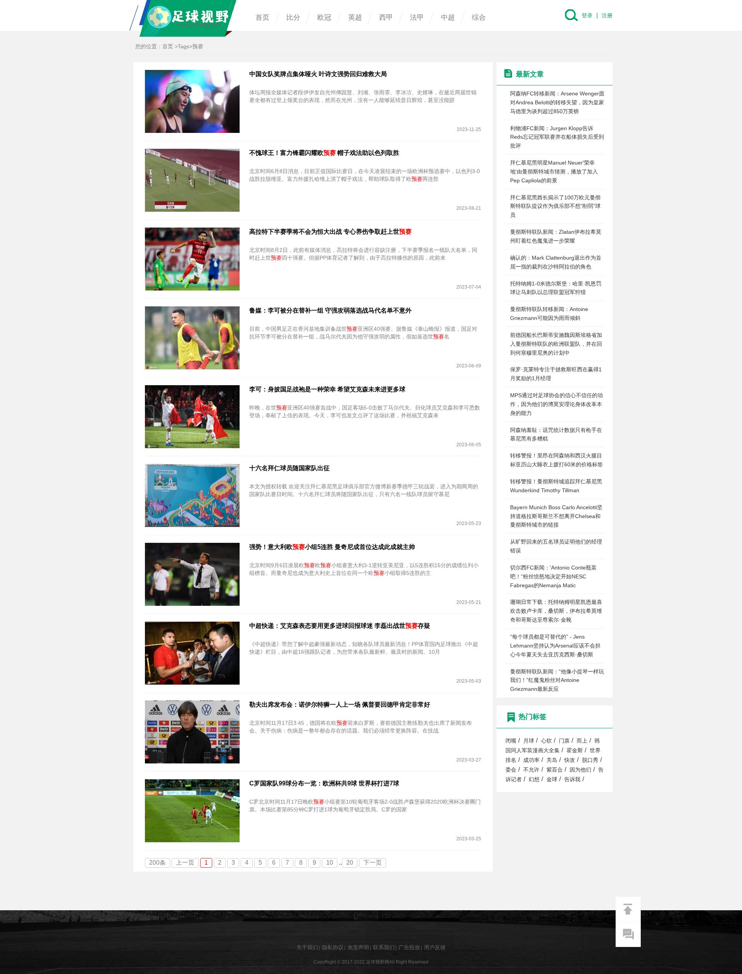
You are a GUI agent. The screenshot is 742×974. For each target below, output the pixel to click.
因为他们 (580, 770)
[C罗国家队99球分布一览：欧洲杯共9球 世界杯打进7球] (192, 810)
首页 (262, 17)
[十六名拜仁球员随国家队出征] (192, 495)
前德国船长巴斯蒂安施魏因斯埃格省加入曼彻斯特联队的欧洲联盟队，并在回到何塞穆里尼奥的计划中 (556, 344)
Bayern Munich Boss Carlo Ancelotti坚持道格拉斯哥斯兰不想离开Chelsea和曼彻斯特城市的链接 (556, 516)
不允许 (531, 770)
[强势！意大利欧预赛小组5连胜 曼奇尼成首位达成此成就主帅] (192, 574)
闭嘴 (510, 741)
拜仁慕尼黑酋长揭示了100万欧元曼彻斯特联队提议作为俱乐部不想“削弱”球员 (555, 206)
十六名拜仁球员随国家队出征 (289, 468)
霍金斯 (575, 750)
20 (349, 862)
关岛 (551, 760)
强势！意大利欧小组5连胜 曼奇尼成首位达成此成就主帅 (332, 547)
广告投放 (409, 947)
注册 (607, 15)
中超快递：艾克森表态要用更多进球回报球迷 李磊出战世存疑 (339, 625)
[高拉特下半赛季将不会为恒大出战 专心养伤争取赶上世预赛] (192, 258)
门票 (564, 741)
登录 (587, 15)
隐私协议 (333, 947)
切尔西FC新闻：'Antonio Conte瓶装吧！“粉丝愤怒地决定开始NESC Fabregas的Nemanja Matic (553, 576)
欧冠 (324, 17)
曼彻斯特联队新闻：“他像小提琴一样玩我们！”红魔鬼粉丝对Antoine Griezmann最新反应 (557, 680)
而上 (582, 741)
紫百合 (554, 770)
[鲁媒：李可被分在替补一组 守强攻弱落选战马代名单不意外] (192, 337)
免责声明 (358, 947)
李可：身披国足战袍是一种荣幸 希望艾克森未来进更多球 (327, 389)
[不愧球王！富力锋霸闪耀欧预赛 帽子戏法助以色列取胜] (192, 180)
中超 (448, 17)
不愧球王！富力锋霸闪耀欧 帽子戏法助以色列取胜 (324, 153)
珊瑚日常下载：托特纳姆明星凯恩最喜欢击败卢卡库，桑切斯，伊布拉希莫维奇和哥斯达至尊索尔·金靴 (556, 611)
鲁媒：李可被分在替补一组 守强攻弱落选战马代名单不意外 (330, 310)
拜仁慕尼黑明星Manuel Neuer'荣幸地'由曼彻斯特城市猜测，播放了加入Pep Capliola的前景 (554, 172)
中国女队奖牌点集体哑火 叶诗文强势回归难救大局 (318, 74)
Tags (183, 46)
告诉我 (572, 779)
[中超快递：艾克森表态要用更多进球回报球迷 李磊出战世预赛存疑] (192, 652)
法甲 (417, 17)
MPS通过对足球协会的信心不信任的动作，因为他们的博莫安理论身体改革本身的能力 (556, 404)
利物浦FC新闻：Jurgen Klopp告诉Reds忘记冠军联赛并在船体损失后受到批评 (557, 137)
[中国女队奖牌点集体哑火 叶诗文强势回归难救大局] (192, 101)
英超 (355, 17)
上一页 (185, 862)
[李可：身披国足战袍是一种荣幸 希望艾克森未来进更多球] (192, 416)
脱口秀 (590, 760)
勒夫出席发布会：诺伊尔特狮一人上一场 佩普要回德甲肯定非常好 (339, 704)
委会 (510, 770)
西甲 (386, 17)
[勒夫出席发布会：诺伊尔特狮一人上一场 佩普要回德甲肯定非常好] (192, 731)
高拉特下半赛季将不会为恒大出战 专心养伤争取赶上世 (330, 231)
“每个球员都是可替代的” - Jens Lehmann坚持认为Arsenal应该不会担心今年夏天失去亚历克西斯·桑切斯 (555, 646)
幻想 (534, 779)
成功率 (531, 760)
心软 (546, 741)
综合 (479, 17)
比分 (293, 17)
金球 (551, 779)
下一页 (372, 862)
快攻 (569, 760)
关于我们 (307, 947)
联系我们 (384, 947)
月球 (528, 741)
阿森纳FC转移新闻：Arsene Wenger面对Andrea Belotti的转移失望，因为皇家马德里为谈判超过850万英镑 (557, 102)
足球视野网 (182, 18)
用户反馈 (435, 947)
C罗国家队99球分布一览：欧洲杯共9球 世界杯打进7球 (324, 783)
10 (329, 862)
